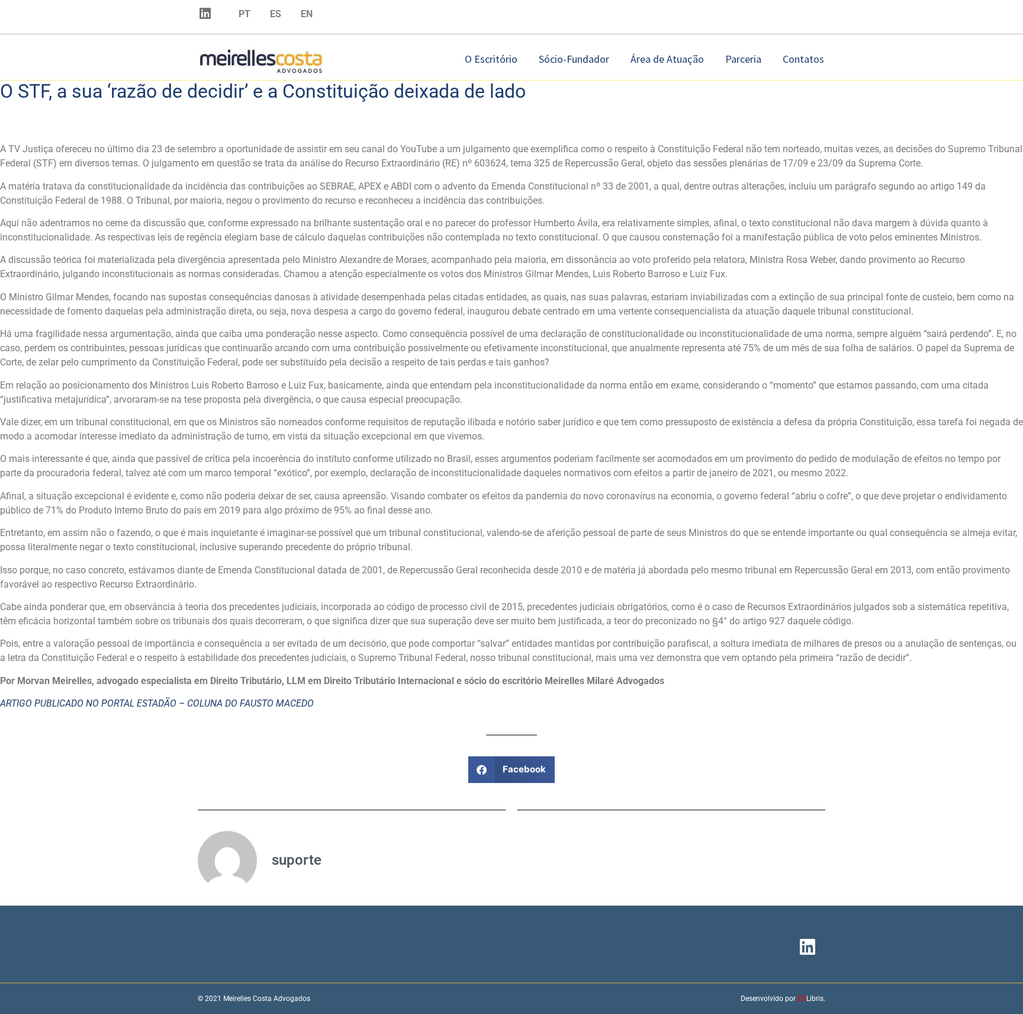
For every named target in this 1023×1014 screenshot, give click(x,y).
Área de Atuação (667, 59)
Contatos (803, 59)
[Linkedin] (205, 14)
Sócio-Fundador (574, 59)
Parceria (743, 59)
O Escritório (491, 59)
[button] (511, 769)
